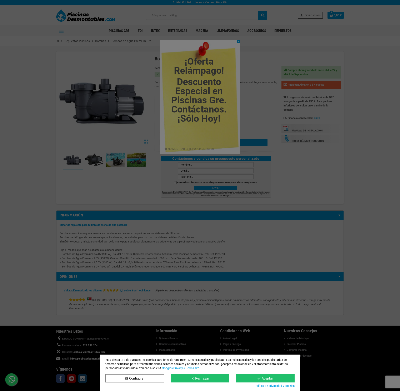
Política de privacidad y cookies (275, 385)
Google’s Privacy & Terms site (180, 368)
